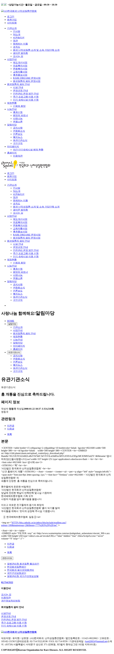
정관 (15, 40)
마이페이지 (13, 146)
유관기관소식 (20, 140)
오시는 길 (18, 56)
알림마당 (12, 124)
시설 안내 (18, 87)
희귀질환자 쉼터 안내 (18, 84)
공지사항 (18, 128)
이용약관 (18, 156)
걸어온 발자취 (20, 53)
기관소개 (12, 28)
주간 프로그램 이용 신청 (26, 96)
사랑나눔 (18, 118)
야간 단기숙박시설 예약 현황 (28, 149)
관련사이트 (7, 558)
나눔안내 (12, 109)
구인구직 (18, 143)
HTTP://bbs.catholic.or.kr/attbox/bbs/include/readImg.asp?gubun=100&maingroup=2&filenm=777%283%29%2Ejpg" (33, 524)
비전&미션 (18, 37)
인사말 (16, 31)
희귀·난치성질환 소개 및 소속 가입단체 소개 (36, 50)
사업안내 (12, 59)
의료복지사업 (20, 65)
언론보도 (18, 134)
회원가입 (12, 19)
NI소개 (16, 34)
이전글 (10, 425)
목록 (9, 434)
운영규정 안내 (20, 90)
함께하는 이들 (20, 44)
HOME (10, 321)
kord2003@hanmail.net (96, 641)
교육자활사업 (20, 72)
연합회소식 (19, 131)
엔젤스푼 (18, 121)
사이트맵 (12, 22)
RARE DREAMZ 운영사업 (27, 78)
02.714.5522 (7, 582)
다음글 (10, 429)
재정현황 (12, 103)
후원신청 (18, 112)
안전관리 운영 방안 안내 (26, 93)
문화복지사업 (20, 68)
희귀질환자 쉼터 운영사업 (26, 81)
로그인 (10, 16)
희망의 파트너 (20, 115)
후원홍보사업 (20, 75)
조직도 (16, 47)
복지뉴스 (18, 137)
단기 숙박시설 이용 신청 (26, 100)
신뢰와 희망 (19, 106)
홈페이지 (12, 152)
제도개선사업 (20, 62)
